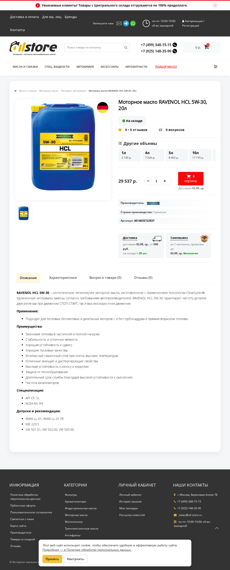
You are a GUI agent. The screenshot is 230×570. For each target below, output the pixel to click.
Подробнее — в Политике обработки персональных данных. (87, 550)
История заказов (130, 501)
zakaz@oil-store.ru (190, 515)
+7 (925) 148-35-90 (156, 51)
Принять (52, 559)
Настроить (75, 559)
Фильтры (71, 495)
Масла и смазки (25, 67)
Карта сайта (18, 526)
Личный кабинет (130, 495)
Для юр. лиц (51, 17)
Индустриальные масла (81, 508)
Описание (28, 277)
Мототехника (74, 522)
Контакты (17, 30)
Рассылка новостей (132, 515)
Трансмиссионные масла (81, 528)
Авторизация (194, 21)
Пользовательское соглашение (31, 512)
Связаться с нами (22, 519)
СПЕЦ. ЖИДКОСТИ (57, 67)
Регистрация (190, 25)
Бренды (71, 17)
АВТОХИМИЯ (85, 67)
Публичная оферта (22, 505)
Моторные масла (48, 90)
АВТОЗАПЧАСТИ (136, 67)
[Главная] (15, 90)
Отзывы (15, 546)
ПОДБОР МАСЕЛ (166, 67)
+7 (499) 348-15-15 (156, 45)
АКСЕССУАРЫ (110, 67)
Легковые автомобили (73, 90)
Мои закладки (128, 508)
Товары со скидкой (22, 539)
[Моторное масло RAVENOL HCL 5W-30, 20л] (23, 213)
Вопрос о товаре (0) (105, 277)
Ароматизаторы (75, 501)
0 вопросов (175, 130)
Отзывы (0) (143, 277)
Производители (20, 532)
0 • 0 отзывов (136, 130)
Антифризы (72, 535)
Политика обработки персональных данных (25, 497)
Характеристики (63, 277)
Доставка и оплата (24, 17)
